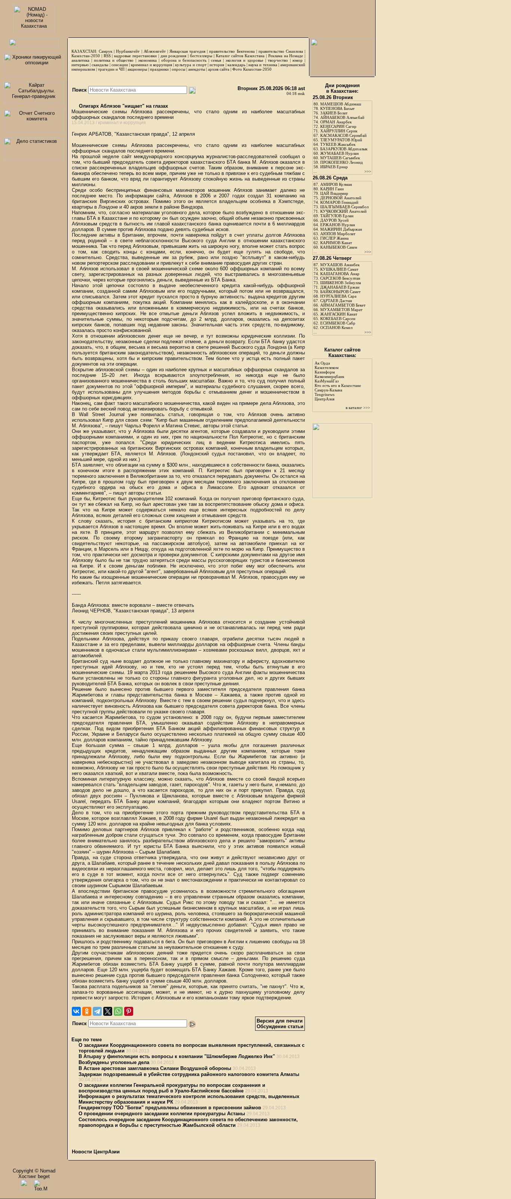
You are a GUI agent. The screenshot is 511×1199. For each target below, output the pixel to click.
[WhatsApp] (118, 1011)
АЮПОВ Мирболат (337, 233)
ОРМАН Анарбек (336, 122)
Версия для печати (280, 1021)
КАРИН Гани (332, 189)
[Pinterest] (128, 1011)
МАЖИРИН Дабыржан (341, 229)
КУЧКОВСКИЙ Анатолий (343, 211)
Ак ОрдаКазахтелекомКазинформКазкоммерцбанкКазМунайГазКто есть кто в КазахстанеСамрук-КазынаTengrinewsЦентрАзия (338, 381)
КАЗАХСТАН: (84, 51)
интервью (80, 64)
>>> (367, 171)
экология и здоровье (244, 60)
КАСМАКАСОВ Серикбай (343, 135)
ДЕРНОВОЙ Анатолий (340, 198)
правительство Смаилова (280, 51)
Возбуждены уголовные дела (114, 1062)
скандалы (100, 64)
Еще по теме (86, 1039)
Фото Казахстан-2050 (252, 69)
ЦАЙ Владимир (334, 193)
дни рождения (173, 55)
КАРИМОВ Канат (336, 242)
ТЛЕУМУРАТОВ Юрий (341, 140)
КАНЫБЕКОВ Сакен (338, 247)
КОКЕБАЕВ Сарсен (337, 318)
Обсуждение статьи (280, 1026)
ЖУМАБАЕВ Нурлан (339, 153)
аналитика (80, 60)
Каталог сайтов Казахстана (240, 55)
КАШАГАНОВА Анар (339, 273)
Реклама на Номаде (285, 55)
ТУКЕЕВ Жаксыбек (337, 144)
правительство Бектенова (231, 51)
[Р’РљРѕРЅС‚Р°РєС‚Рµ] (76, 1011)
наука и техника (262, 64)
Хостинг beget (34, 1176)
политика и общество (114, 60)
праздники (159, 69)
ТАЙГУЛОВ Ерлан (337, 215)
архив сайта (218, 69)
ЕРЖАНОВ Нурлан (337, 224)
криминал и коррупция (151, 64)
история (216, 64)
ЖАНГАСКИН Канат (338, 314)
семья (216, 60)
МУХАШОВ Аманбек (339, 264)
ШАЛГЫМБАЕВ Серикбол (344, 207)
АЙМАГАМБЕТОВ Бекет (342, 305)
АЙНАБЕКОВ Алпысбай (342, 117)
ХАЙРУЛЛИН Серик (338, 131)
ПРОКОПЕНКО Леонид (341, 162)
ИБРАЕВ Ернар (334, 167)
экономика (147, 60)
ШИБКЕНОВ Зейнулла (340, 282)
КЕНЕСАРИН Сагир (338, 126)
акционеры (137, 69)
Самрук (105, 51)
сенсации (119, 64)
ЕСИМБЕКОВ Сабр (337, 323)
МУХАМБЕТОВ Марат (341, 309)
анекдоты (196, 69)
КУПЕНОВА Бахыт (337, 108)
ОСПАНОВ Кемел (336, 327)
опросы (178, 69)
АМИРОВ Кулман (336, 184)
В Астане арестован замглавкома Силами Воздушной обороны (155, 1068)
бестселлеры (201, 55)
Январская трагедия (187, 51)
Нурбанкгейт (128, 51)
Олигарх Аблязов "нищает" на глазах (122, 106)
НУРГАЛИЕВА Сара (338, 296)
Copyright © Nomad (34, 1171)
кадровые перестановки (135, 55)
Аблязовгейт (155, 51)
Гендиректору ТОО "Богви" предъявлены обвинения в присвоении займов (170, 1107)
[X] (107, 1011)
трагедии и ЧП (111, 69)
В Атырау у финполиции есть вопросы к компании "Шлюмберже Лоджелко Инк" (177, 1056)
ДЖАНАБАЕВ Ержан (339, 287)
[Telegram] (97, 1011)
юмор (298, 60)
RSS (107, 55)
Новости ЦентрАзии (96, 1152)
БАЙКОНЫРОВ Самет (340, 291)
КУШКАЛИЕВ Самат (339, 269)
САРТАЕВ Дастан (336, 300)
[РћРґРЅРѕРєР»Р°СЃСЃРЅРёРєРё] (86, 1011)
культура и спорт (190, 64)
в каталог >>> (358, 407)
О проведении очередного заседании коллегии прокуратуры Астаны (162, 1113)
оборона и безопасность (183, 60)
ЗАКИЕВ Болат (334, 113)
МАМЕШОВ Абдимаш (340, 104)
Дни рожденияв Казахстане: (342, 88)
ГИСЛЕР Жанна (334, 238)
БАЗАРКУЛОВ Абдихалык (343, 149)
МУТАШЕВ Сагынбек (340, 158)
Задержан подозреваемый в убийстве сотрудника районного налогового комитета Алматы (189, 1074)
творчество (278, 60)
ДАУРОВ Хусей (334, 220)
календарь (236, 64)
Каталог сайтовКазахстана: (342, 352)
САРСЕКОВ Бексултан (340, 278)
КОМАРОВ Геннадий (339, 202)
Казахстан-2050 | (87, 55)
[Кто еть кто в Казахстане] (342, 496)
